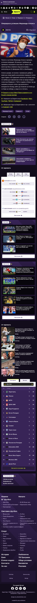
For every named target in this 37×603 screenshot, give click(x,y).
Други (21, 527)
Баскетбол (23, 534)
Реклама (22, 566)
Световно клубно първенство (11, 527)
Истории (5, 554)
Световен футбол (9, 511)
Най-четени (6, 264)
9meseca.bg (26, 574)
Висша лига (6, 514)
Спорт (13, 18)
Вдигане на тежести (25, 538)
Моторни (22, 543)
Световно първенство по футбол (10, 524)
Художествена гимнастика (27, 541)
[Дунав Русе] (30, 8)
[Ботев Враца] (27, 8)
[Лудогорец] (1, 8)
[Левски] (4, 8)
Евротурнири (7, 507)
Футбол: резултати (8, 483)
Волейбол (6, 534)
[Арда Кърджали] (12, 8)
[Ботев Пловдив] (14, 8)
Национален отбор (25, 504)
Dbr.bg (26, 578)
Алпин (27, 111)
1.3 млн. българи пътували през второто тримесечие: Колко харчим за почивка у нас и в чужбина (24, 363)
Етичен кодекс (7, 560)
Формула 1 (21, 18)
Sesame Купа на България (10, 504)
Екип (3, 557)
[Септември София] (17, 8)
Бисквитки (23, 563)
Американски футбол (9, 550)
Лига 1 (5, 518)
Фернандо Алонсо (7, 111)
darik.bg (17, 340)
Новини (4, 497)
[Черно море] (25, 8)
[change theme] (34, 12)
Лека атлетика (7, 538)
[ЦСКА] (6, 8)
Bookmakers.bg (7, 481)
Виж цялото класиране (17, 468)
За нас (4, 566)
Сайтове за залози (8, 479)
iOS (11, 107)
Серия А (22, 516)
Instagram (17, 101)
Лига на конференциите (16, 208)
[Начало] (4, 18)
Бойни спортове (7, 545)
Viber (30, 98)
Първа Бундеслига (8, 516)
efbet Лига (6, 502)
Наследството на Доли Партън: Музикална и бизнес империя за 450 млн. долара (24, 330)
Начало (7, 18)
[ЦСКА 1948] (9, 8)
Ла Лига (10, 180)
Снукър (5, 547)
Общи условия (25, 560)
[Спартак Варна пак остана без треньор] (18, 290)
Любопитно (23, 554)
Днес (18, 174)
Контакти (5, 563)
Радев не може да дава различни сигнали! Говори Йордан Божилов (25, 371)
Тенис (4, 536)
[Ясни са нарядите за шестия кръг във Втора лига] (18, 248)
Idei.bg (11, 578)
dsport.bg (8, 29)
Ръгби (22, 550)
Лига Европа (6, 521)
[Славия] (22, 8)
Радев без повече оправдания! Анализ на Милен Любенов (24, 354)
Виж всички (17, 215)
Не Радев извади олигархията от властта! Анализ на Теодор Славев (25, 337)
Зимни (5, 543)
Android (6, 107)
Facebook (24, 98)
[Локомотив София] (35, 8)
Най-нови (5, 222)
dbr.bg (16, 334)
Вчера (10, 174)
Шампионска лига (14, 189)
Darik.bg (11, 574)
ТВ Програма (24, 557)
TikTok (10, 101)
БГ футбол (6, 499)
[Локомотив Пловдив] (33, 8)
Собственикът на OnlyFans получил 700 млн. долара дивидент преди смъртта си (23, 346)
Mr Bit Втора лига (25, 502)
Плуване (22, 545)
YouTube (4, 101)
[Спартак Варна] (19, 8)
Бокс (4, 541)
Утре (26, 174)
